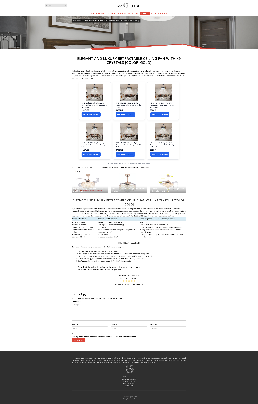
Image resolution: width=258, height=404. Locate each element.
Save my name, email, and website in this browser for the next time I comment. (104, 336)
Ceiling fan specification (84, 261)
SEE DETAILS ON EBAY (91, 114)
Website (153, 325)
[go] (65, 5)
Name (75, 325)
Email (114, 325)
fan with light (100, 167)
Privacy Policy (129, 386)
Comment (76, 301)
